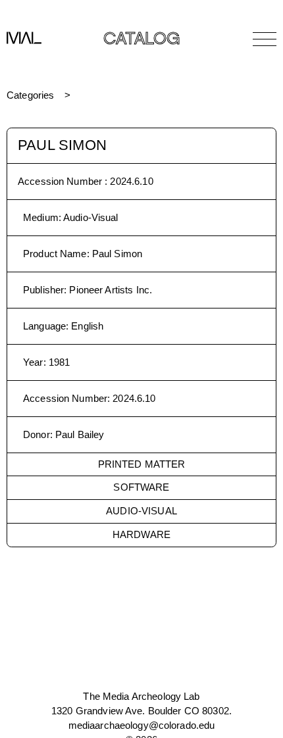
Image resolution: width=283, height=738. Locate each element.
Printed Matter (142, 464)
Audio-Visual (141, 510)
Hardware (141, 534)
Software (141, 487)
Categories (30, 95)
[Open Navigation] (264, 38)
